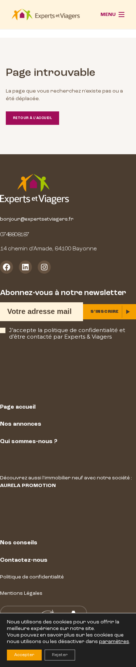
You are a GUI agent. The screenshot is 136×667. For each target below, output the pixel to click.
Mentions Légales (21, 593)
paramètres (114, 641)
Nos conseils (18, 543)
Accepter (24, 654)
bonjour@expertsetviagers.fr (37, 219)
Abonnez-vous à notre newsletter (63, 293)
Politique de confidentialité (32, 577)
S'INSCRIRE (104, 311)
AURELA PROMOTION (28, 485)
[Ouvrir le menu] (112, 14)
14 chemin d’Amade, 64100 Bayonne (48, 249)
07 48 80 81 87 (14, 235)
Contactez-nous (24, 560)
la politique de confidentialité (78, 330)
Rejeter (60, 654)
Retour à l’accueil (32, 118)
